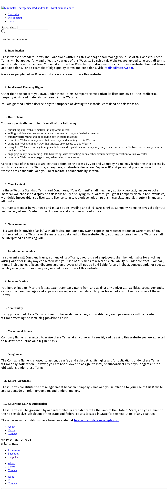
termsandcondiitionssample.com (96, 420)
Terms (11, 430)
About (11, 426)
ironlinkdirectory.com (118, 68)
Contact (12, 433)
